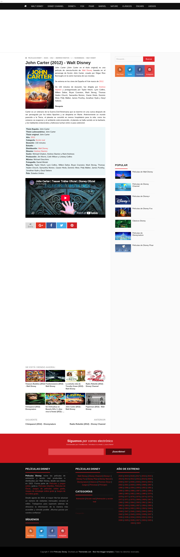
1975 (138, 497)
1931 (149, 517)
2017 (138, 476)
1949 (149, 508)
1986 (144, 491)
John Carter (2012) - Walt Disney (73, 408)
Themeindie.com (85, 552)
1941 (126, 514)
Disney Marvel (105, 479)
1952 (132, 508)
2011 (138, 479)
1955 (149, 505)
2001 (126, 485)
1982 (132, 494)
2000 (132, 485)
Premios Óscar (104, 482)
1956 (144, 505)
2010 (144, 479)
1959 (126, 505)
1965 (126, 502)
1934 (132, 517)
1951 (138, 508)
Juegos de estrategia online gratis (39, 491)
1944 (144, 511)
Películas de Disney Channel (140, 185)
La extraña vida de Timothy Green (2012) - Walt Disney (75, 386)
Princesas (94, 485)
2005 (138, 482)
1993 (138, 488)
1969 (138, 499)
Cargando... (80, 513)
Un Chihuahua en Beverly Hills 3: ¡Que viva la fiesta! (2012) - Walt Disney (54, 409)
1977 (126, 497)
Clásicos (93, 482)
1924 (133, 523)
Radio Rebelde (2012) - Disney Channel (95, 385)
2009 (149, 479)
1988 (132, 491)
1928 (132, 520)
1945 (138, 511)
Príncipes (103, 485)
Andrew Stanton (62, 58)
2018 (132, 476)
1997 (149, 485)
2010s (46, 58)
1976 (132, 497)
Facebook (139, 74)
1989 (126, 491)
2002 (120, 485)
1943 (149, 511)
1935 (126, 517)
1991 (149, 488)
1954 (120, 508)
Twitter (130, 74)
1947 (126, 511)
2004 (144, 482)
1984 (120, 494)
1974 (144, 497)
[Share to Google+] (41, 225)
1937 (149, 514)
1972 (120, 499)
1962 (144, 502)
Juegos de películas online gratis (49, 489)
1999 (138, 485)
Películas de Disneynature (137, 234)
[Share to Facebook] (51, 225)
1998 (144, 485)
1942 (120, 514)
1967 (149, 499)
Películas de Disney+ (141, 196)
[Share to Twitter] (62, 225)
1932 (144, 517)
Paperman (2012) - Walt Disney (95, 408)
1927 (138, 520)
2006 (132, 482)
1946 (132, 511)
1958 (132, 505)
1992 (144, 488)
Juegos (85, 485)
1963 (138, 502)
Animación (80, 499)
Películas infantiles (46, 486)
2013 (126, 479)
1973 (149, 497)
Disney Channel (95, 476)
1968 (144, 499)
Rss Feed (120, 74)
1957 (138, 505)
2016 (144, 476)
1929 (126, 520)
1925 (149, 520)
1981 (138, 494)
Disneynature (82, 482)
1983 (126, 494)
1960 (120, 505)
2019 (126, 476)
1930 (120, 520)
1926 (144, 520)
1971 (126, 499)
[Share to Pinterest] (72, 225)
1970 (132, 499)
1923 (138, 523)
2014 (121, 479)
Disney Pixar (92, 479)
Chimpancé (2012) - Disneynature (33, 408)
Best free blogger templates (103, 552)
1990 (120, 491)
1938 (144, 514)
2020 (120, 476)
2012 (51, 58)
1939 (138, 514)
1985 (149, 491)
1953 (126, 508)
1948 (120, 511)
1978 (120, 497)
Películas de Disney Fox (142, 208)
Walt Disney (91, 58)
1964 (132, 502)
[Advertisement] (90, 31)
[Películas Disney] (25, 6)
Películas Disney (35, 58)
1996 (120, 488)
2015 (149, 476)
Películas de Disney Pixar (143, 245)
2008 (120, 482)
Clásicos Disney (139, 221)
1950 (144, 508)
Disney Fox (81, 479)
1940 (132, 514)
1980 (144, 494)
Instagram (149, 74)
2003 (149, 482)
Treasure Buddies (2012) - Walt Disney (35, 385)
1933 (138, 517)
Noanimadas (79, 58)
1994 (132, 488)
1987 (138, 491)
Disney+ (107, 476)
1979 (149, 494)
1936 (120, 517)
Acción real (40, 140)
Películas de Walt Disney (142, 172)
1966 (120, 502)
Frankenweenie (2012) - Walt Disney (55, 385)
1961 (149, 502)
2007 (126, 482)
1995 (126, 488)
